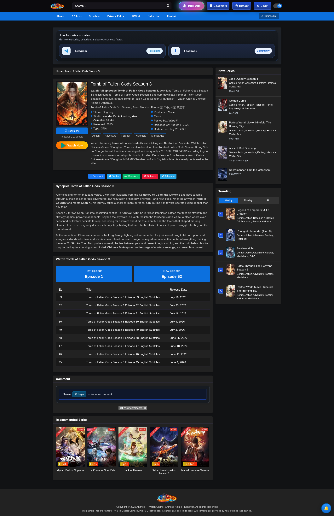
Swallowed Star (246, 248)
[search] (168, 6)
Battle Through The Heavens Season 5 (254, 267)
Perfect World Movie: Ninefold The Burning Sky (250, 124)
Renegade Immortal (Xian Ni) (255, 231)
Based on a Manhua (263, 218)
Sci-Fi (253, 256)
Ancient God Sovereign (243, 148)
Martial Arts (157, 135)
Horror (269, 105)
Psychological (236, 108)
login (81, 394)
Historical (141, 135)
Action (96, 135)
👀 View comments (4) (133, 407)
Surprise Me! (270, 16)
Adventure (110, 135)
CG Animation (244, 221)
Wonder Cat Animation (116, 116)
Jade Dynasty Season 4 (243, 78)
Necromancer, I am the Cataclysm (250, 169)
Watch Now (75, 145)
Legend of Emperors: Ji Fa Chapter (253, 211)
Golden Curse (237, 100)
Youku (172, 112)
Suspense (250, 108)
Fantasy (125, 135)
